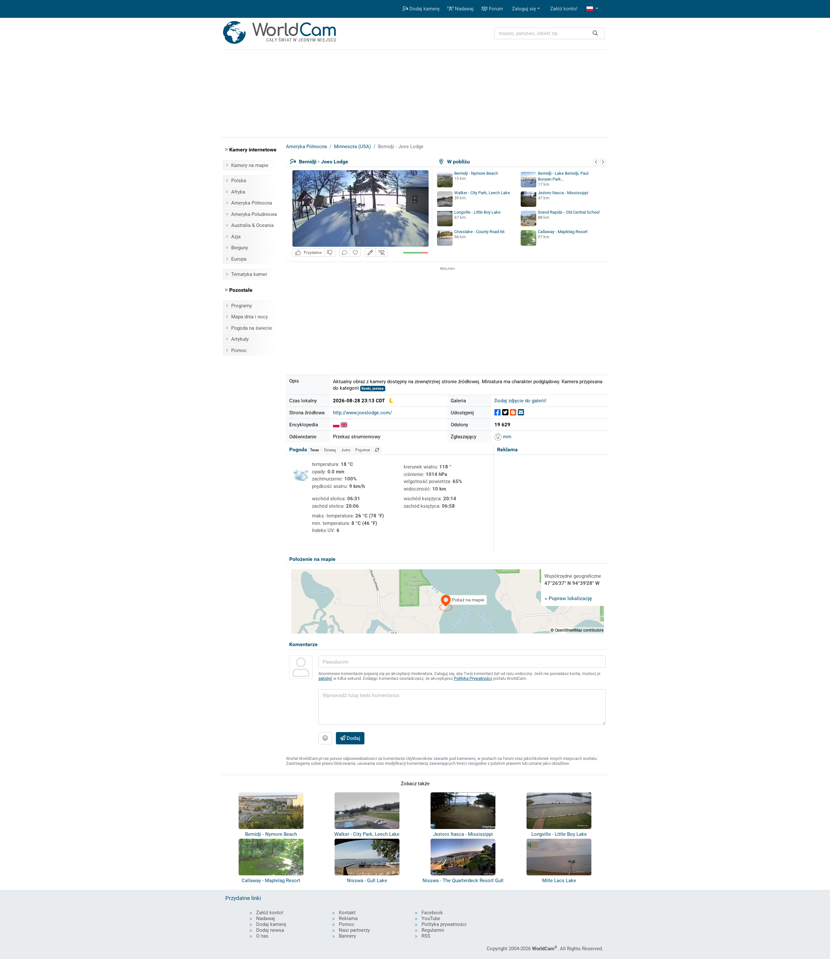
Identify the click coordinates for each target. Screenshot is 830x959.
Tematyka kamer (249, 274)
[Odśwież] (377, 450)
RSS (425, 936)
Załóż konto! (563, 9)
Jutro (345, 450)
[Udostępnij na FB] (497, 412)
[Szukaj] (595, 34)
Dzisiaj (330, 450)
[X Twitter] (505, 412)
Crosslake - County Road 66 (479, 231)
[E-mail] (521, 412)
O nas (262, 936)
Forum (495, 9)
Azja (236, 237)
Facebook (432, 913)
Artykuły (240, 339)
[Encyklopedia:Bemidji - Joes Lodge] (336, 425)
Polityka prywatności (444, 924)
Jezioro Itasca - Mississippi (563, 192)
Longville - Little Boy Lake (477, 212)
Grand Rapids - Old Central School (568, 212)
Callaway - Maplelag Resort (562, 231)
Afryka (238, 192)
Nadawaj (464, 9)
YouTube (430, 918)
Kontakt (347, 913)
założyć (325, 678)
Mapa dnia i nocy (249, 317)
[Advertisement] (447, 317)
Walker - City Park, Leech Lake (482, 192)
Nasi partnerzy (354, 930)
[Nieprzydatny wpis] (329, 252)
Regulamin (432, 930)
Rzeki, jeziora (373, 388)
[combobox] (549, 34)
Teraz (314, 450)
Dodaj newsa (270, 930)
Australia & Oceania (252, 225)
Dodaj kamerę (424, 9)
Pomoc (239, 350)
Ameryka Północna (251, 203)
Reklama (348, 918)
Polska (238, 181)
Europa (238, 259)
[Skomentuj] (344, 252)
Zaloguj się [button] (524, 9)
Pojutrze (362, 450)
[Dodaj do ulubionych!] (355, 252)
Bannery (347, 936)
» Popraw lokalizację (568, 598)
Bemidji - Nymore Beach (476, 173)
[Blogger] (513, 412)
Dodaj (352, 738)
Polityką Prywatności (473, 678)
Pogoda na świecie (251, 328)
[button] (592, 9)
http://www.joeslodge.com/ (362, 413)
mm (506, 437)
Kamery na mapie (249, 165)
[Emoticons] (325, 738)
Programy (241, 306)
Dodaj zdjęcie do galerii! (520, 401)
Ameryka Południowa (254, 214)
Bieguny (239, 248)
